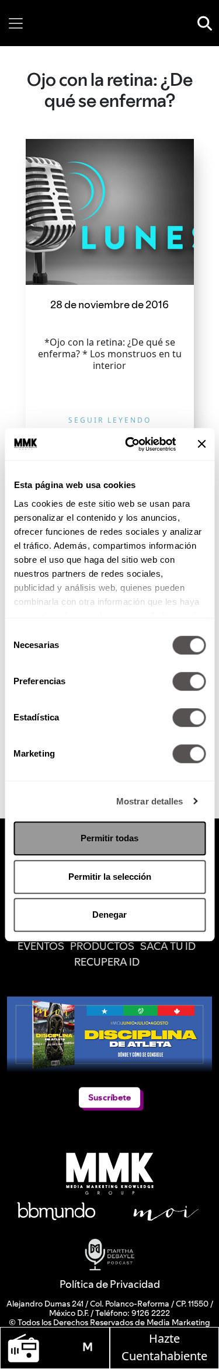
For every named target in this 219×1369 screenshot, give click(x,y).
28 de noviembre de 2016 (109, 304)
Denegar (109, 914)
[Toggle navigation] (16, 23)
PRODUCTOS (102, 946)
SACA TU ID (168, 946)
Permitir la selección (109, 877)
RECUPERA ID (107, 962)
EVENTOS (41, 946)
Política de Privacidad (110, 1284)
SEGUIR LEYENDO (109, 420)
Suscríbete (109, 1097)
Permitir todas (109, 838)
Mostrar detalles (149, 801)
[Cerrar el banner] (201, 444)
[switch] (189, 681)
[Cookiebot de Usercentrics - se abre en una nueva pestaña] (130, 444)
